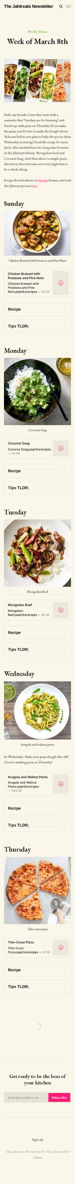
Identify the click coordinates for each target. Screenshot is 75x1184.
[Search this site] (61, 6)
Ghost (37, 1157)
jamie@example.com (37, 1097)
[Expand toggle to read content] (64, 309)
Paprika (43, 180)
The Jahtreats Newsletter (28, 6)
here (34, 186)
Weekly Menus (37, 31)
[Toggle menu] (69, 6)
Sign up (37, 1139)
